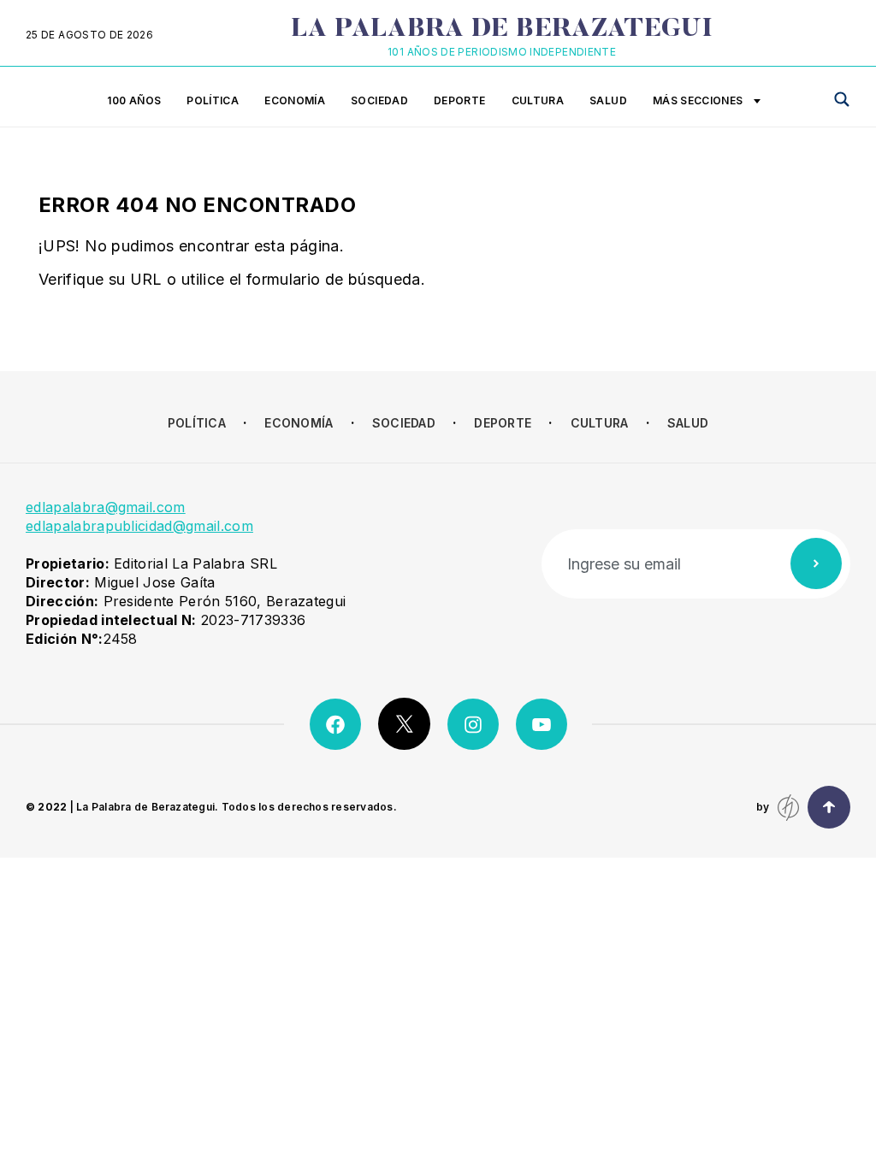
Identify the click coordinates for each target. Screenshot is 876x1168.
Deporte (460, 100)
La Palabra (502, 30)
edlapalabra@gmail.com (106, 507)
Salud (608, 100)
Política (212, 100)
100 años (134, 100)
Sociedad (379, 100)
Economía (294, 100)
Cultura (538, 100)
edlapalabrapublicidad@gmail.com (139, 525)
